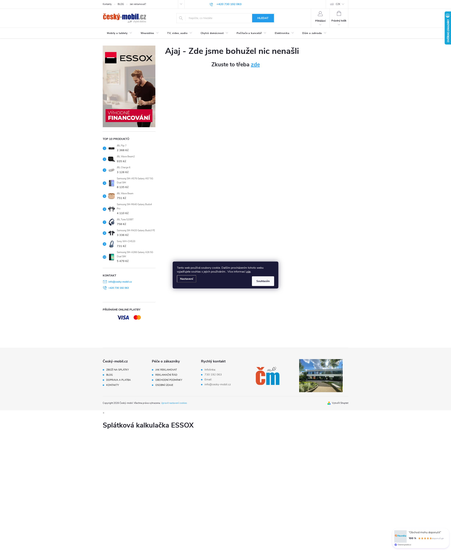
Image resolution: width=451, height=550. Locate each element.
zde (248, 272)
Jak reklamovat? (138, 4)
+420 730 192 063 (118, 288)
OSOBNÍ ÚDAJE (164, 385)
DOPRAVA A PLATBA (118, 380)
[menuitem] (119, 33)
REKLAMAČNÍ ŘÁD (166, 375)
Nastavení (186, 279)
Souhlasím (263, 281)
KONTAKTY (112, 385)
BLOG (121, 4)
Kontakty (107, 4)
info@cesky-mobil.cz (120, 281)
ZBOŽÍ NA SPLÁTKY (117, 369)
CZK (338, 4)
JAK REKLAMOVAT (166, 369)
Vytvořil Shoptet (340, 403)
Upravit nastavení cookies (174, 403)
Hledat (262, 18)
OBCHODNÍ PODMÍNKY (168, 380)
